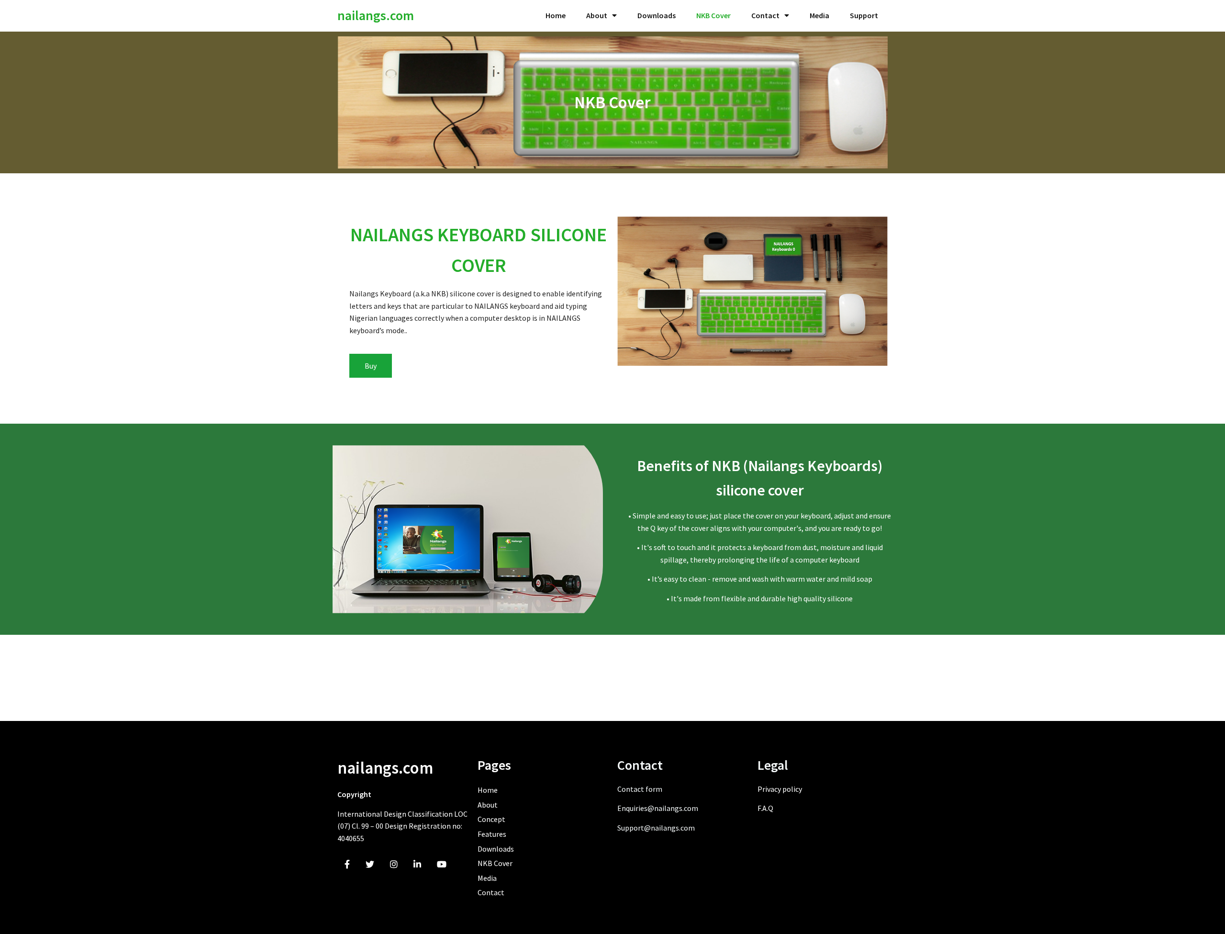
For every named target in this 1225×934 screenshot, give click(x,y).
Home (556, 15)
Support (864, 15)
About (596, 15)
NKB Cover (713, 15)
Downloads (656, 15)
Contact (765, 15)
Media (819, 15)
